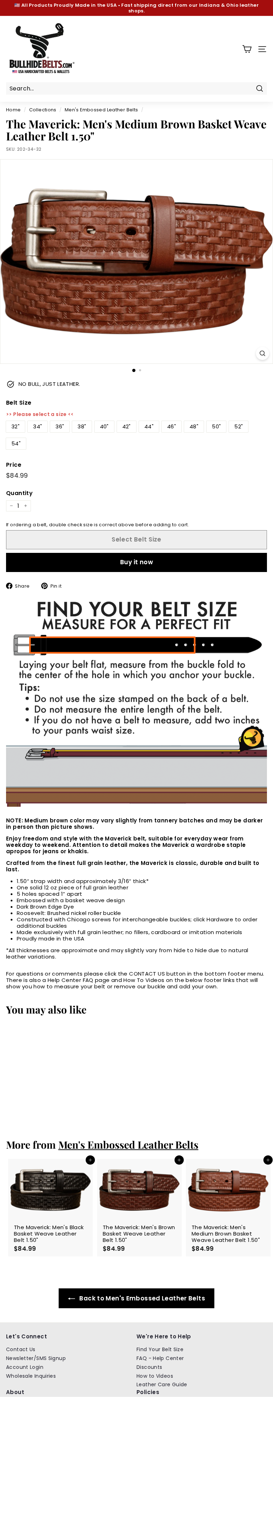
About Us (17, 1405)
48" (193, 426)
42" (126, 426)
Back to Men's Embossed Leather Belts (141, 1298)
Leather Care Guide (161, 1384)
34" (37, 426)
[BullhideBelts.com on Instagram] (140, 1483)
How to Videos (154, 1376)
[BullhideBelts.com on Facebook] (153, 1483)
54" (16, 443)
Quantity (19, 493)
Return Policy (153, 1405)
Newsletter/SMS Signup (36, 1358)
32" (15, 426)
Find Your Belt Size (159, 1349)
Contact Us (21, 1349)
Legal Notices (153, 1440)
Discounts (149, 1367)
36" (59, 426)
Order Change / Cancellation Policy (182, 1413)
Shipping (17, 1422)
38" (81, 426)
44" (149, 426)
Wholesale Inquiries (31, 1376)
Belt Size (18, 402)
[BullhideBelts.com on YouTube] (166, 1483)
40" (104, 426)
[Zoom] (262, 353)
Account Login (24, 1367)
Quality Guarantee (30, 1431)
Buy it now (136, 562)
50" (216, 426)
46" (171, 426)
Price (13, 464)
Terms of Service (158, 1431)
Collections (43, 110)
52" (238, 426)
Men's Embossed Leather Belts (101, 110)
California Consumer (163, 1449)
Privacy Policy (154, 1422)
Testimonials (22, 1413)
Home (13, 110)
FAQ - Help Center (160, 1358)
